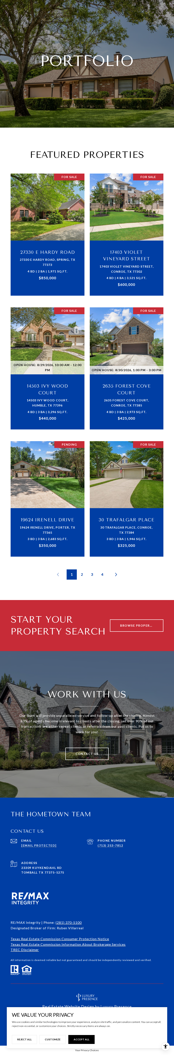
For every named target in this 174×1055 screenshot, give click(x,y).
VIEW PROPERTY (47, 232)
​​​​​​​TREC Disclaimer (25, 950)
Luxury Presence (116, 1006)
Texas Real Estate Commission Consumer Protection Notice (60, 939)
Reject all (24, 1039)
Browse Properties (138, 625)
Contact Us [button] (87, 754)
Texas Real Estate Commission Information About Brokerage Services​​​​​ (68, 944)
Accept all (81, 1039)
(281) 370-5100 (69, 922)
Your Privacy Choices (87, 1050)
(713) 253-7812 (110, 845)
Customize (52, 1039)
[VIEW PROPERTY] (47, 229)
